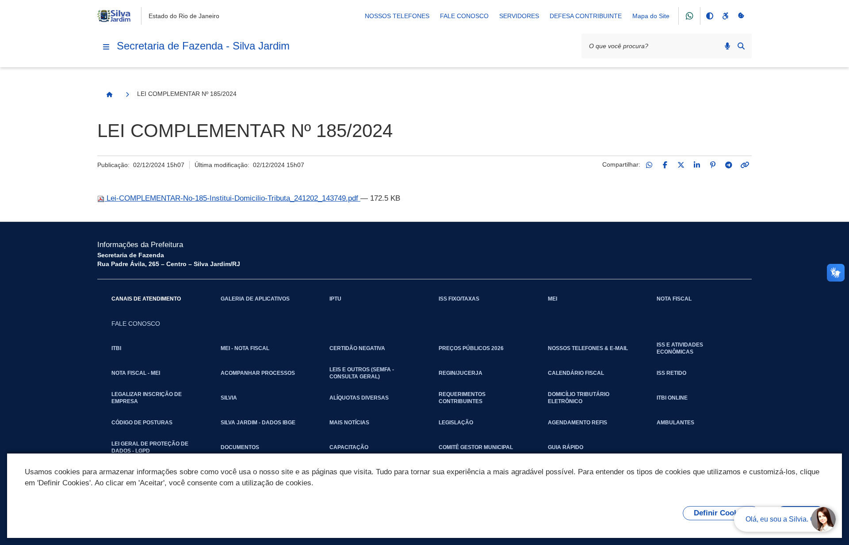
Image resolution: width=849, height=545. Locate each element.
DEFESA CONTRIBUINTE (586, 15)
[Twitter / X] (681, 165)
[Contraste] (709, 16)
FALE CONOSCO (464, 15)
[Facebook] (665, 165)
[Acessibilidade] (725, 16)
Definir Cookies (721, 513)
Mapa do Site (650, 15)
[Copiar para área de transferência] (745, 165)
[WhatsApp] (649, 165)
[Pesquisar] (741, 46)
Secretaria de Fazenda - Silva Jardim (203, 46)
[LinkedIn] (697, 165)
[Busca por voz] (727, 46)
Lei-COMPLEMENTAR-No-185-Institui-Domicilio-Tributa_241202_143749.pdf (232, 198)
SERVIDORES (519, 15)
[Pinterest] (713, 165)
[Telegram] (729, 165)
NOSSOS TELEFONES (397, 15)
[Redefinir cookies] (741, 16)
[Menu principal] (106, 47)
